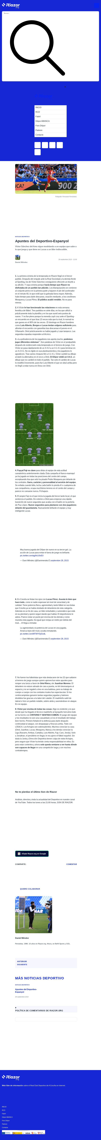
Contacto (5, 1127)
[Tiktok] (27, 1092)
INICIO (4, 1107)
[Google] (42, 1092)
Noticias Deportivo (22, 236)
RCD (3, 1110)
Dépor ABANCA (7, 1117)
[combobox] (13, 13)
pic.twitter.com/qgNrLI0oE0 (31, 556)
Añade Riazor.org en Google (34, 854)
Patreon (4, 1124)
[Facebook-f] (35, 1092)
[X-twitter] (20, 1092)
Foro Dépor (6, 1120)
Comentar (71, 864)
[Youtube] (5, 1092)
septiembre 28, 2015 (60, 560)
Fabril (4, 1114)
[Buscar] (37, 48)
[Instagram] (12, 1092)
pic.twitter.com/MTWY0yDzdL (33, 634)
